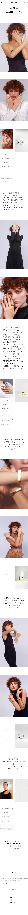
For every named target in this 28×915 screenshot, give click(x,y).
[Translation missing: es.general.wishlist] (24, 2)
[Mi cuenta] (21, 2)
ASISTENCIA (14, 889)
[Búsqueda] (19, 2)
